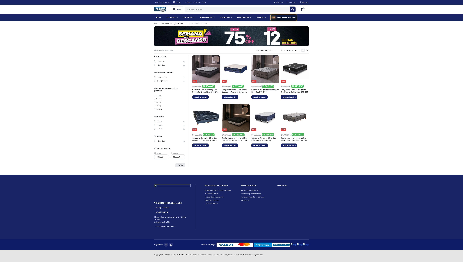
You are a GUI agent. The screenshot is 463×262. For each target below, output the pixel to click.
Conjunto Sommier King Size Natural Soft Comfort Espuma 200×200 (234, 140)
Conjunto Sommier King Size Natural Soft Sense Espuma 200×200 (204, 140)
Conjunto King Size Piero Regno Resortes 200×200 (265, 91)
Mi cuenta (279, 2)
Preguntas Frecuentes (214, 197)
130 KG (157, 109)
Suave (159, 129)
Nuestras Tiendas (212, 200)
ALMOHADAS (225, 17)
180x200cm (162, 77)
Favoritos (292, 2)
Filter (180, 165)
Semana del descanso (286, 17)
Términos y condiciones (251, 194)
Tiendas (178, 2)
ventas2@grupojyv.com (165, 226)
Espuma (160, 61)
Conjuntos (165, 23)
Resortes (161, 65)
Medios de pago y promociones (218, 190)
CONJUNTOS (187, 17)
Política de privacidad (250, 190)
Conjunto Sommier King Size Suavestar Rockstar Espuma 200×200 (234, 92)
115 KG (156, 102)
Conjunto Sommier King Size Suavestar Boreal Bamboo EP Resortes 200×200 (204, 92)
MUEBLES (260, 17)
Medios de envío (211, 194)
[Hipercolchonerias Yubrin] (160, 9)
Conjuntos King (177, 23)
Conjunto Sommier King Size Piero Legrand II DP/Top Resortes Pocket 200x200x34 (263, 140)
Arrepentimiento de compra (252, 197)
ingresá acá (258, 255)
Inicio (156, 23)
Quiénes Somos (211, 203)
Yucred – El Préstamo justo (196, 2)
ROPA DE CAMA (243, 17)
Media (159, 125)
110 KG (156, 99)
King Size (161, 141)
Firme (159, 121)
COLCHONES (170, 17)
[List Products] (307, 50)
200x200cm (162, 81)
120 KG (157, 106)
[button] (304, 9)
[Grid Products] (303, 50)
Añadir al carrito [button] (200, 97)
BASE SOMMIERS (206, 17)
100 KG (157, 95)
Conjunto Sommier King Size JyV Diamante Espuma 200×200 (294, 91)
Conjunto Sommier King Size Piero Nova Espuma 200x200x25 (294, 139)
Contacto (245, 200)
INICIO (158, 17)
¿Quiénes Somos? (163, 2)
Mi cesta (305, 2)
